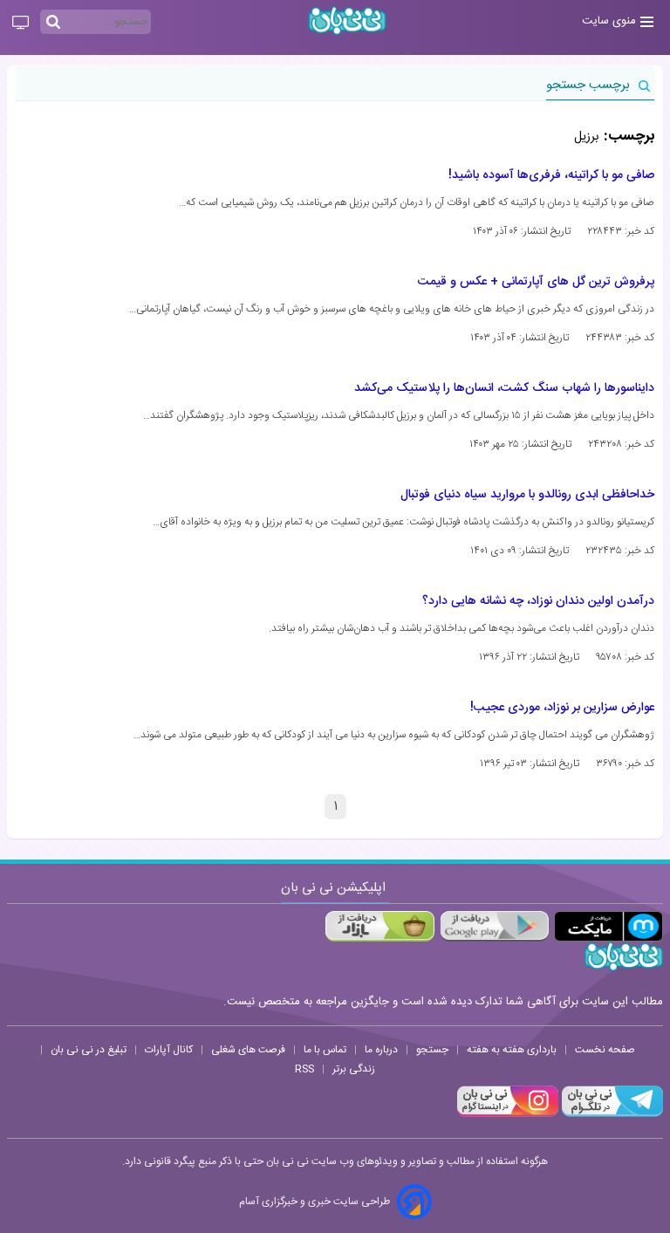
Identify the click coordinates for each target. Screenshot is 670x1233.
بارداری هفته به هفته (512, 1049)
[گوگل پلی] (494, 926)
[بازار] (379, 926)
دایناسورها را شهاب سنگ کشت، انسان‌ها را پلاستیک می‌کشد (504, 388)
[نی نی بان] (347, 20)
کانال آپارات (169, 1049)
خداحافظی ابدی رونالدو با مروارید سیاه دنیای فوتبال (527, 494)
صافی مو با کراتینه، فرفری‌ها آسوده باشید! (551, 175)
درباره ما (381, 1049)
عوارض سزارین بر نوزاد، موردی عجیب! (562, 707)
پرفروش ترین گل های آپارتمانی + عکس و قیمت (536, 281)
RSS (304, 1069)
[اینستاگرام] (507, 1114)
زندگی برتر (353, 1069)
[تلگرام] (610, 1114)
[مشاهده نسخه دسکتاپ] (20, 23)
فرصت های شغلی (248, 1049)
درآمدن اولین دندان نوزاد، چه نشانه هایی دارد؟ (538, 601)
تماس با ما (325, 1049)
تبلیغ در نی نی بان (88, 1049)
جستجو (432, 1049)
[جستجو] (53, 23)
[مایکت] (608, 926)
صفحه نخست (605, 1049)
